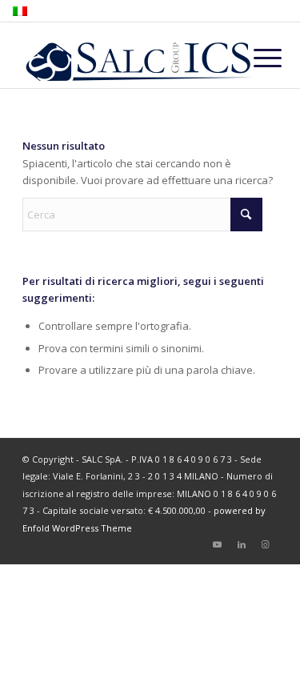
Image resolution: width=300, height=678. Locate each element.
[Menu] (255, 58)
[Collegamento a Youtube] (218, 544)
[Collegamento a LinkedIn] (242, 544)
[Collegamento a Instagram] (266, 544)
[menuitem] (255, 58)
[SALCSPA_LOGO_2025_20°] (124, 56)
